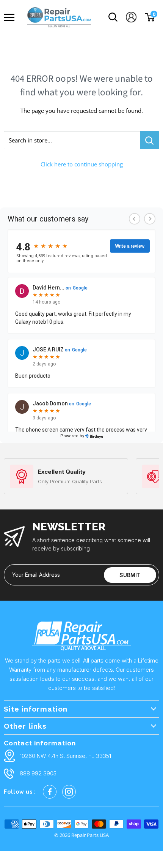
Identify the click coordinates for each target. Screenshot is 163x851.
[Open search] (113, 17)
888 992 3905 (38, 773)
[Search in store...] (149, 140)
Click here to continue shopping (82, 164)
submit (130, 575)
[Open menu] (11, 17)
